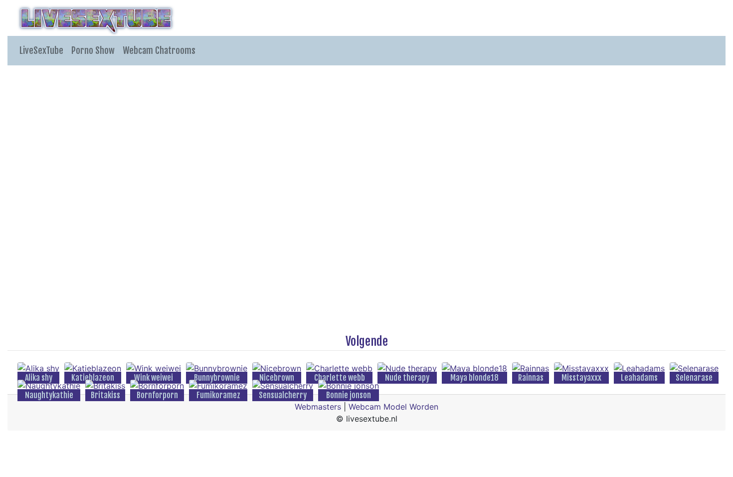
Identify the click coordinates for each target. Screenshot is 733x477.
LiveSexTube (41, 50)
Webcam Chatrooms (159, 50)
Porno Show (93, 50)
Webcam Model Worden (393, 407)
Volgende (367, 341)
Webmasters (318, 407)
